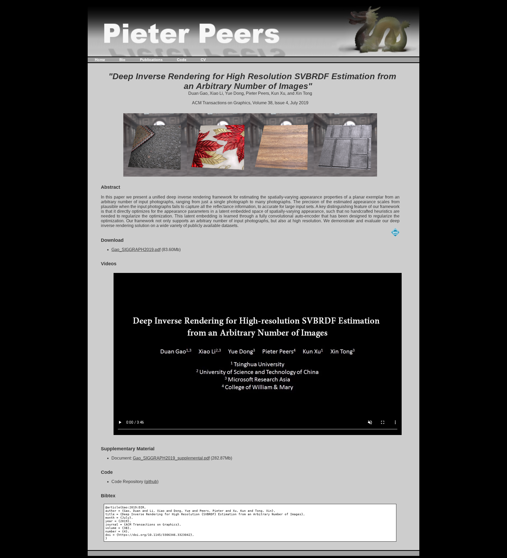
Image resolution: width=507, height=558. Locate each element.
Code (181, 60)
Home (100, 60)
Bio (122, 60)
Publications (151, 60)
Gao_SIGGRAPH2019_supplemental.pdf (171, 458)
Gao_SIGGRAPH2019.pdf (136, 249)
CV (203, 60)
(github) (151, 481)
